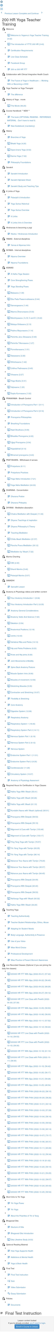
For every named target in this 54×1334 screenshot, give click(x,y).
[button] (1, 2)
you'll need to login (37, 1323)
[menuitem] (1, 6)
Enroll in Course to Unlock (27, 1326)
